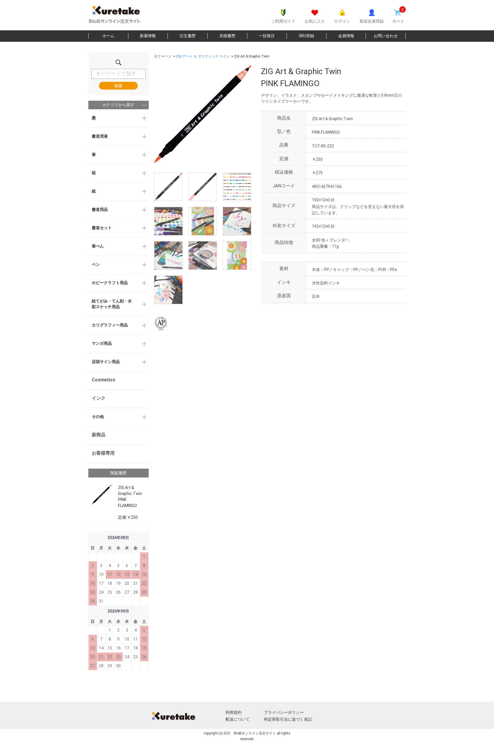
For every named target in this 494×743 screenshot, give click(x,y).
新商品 (98, 434)
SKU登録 (306, 35)
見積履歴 (227, 35)
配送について (238, 719)
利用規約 (234, 712)
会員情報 (346, 35)
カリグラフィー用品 (110, 325)
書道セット (102, 227)
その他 (98, 416)
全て (157, 56)
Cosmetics (103, 380)
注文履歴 (188, 35)
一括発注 (267, 35)
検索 (118, 86)
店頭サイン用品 (106, 361)
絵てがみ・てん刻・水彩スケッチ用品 (112, 304)
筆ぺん (98, 246)
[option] (202, 114)
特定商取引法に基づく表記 (288, 719)
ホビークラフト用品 (110, 282)
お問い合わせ (386, 35)
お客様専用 (103, 453)
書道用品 (100, 209)
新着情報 (148, 35)
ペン (96, 264)
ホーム (108, 35)
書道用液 (100, 136)
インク (98, 398)
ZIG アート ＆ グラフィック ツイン (203, 56)
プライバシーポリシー (284, 712)
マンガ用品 (102, 343)
